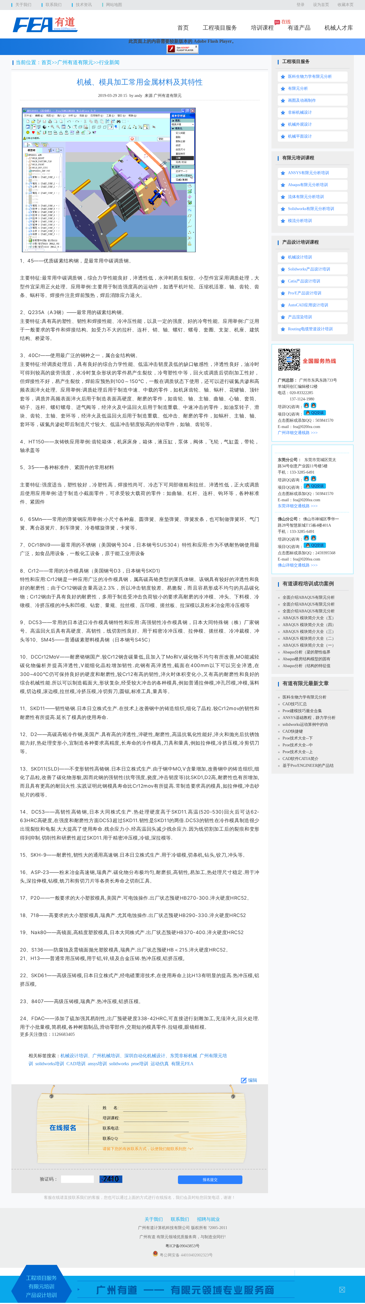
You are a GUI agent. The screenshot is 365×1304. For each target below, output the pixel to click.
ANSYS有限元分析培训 (308, 173)
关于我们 (23, 5)
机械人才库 (339, 28)
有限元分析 (298, 88)
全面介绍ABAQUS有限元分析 (309, 597)
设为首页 (321, 5)
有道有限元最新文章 (306, 683)
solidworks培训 (49, 1063)
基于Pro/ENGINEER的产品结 (308, 765)
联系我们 (54, 5)
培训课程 (262, 28)
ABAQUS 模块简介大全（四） (309, 625)
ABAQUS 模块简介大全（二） (309, 638)
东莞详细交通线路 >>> (298, 506)
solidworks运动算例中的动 (305, 724)
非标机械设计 (300, 112)
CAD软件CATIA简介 (301, 759)
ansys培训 (97, 1063)
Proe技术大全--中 (298, 745)
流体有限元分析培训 (306, 197)
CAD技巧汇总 (295, 704)
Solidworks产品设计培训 (309, 269)
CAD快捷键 (293, 731)
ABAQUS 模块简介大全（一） (309, 645)
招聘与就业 (208, 1219)
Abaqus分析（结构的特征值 (306, 666)
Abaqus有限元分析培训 (308, 185)
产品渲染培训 (300, 317)
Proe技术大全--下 (298, 738)
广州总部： (288, 380)
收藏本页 (346, 5)
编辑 (252, 1080)
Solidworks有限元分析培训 (311, 209)
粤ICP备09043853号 (182, 1246)
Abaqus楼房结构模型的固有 (306, 659)
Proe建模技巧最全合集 (302, 711)
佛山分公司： (290, 519)
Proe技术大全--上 (298, 752)
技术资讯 (84, 5)
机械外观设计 (300, 124)
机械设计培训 (300, 257)
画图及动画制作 (302, 100)
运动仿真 (160, 1063)
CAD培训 (76, 1063)
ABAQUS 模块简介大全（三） (309, 631)
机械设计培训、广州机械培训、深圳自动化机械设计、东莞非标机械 (128, 1055)
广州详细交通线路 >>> (298, 433)
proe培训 (139, 1063)
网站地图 (114, 5)
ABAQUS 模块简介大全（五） (309, 618)
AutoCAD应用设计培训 (308, 305)
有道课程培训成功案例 (308, 583)
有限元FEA (182, 1063)
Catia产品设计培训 (304, 281)
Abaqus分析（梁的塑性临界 (306, 652)
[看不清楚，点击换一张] (108, 1179)
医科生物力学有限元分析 (310, 76)
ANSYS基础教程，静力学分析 (309, 718)
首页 (183, 28)
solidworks (119, 1063)
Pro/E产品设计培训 (304, 293)
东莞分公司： (290, 460)
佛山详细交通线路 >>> (298, 565)
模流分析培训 (300, 221)
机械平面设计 (300, 136)
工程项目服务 (220, 28)
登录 (301, 5)
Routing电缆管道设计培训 (310, 329)
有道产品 (299, 28)
